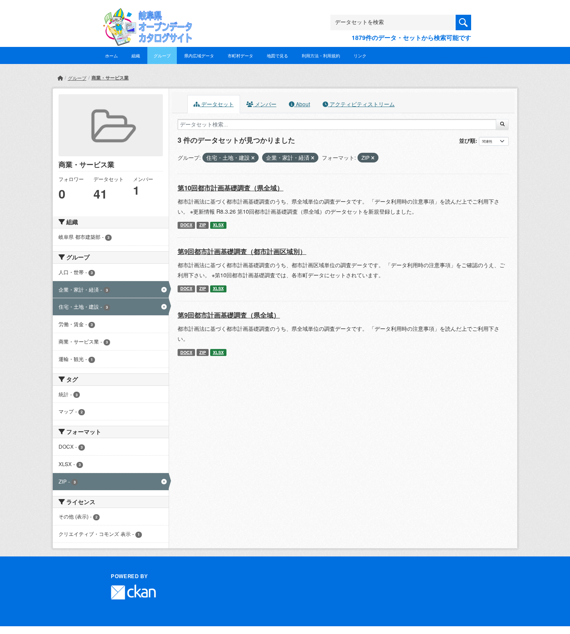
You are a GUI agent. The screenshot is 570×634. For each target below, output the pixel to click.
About (302, 104)
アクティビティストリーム (361, 104)
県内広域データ (199, 55)
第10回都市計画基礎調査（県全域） (230, 187)
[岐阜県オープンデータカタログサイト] (145, 14)
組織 (135, 55)
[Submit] (502, 124)
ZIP (202, 225)
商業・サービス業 (110, 77)
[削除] (253, 158)
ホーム (111, 55)
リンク (360, 55)
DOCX (186, 225)
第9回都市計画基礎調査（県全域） (229, 315)
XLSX (218, 225)
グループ (162, 55)
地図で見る (277, 55)
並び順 (467, 140)
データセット (217, 104)
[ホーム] (60, 77)
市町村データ (240, 55)
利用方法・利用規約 (321, 55)
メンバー (264, 104)
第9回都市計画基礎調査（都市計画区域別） (242, 251)
